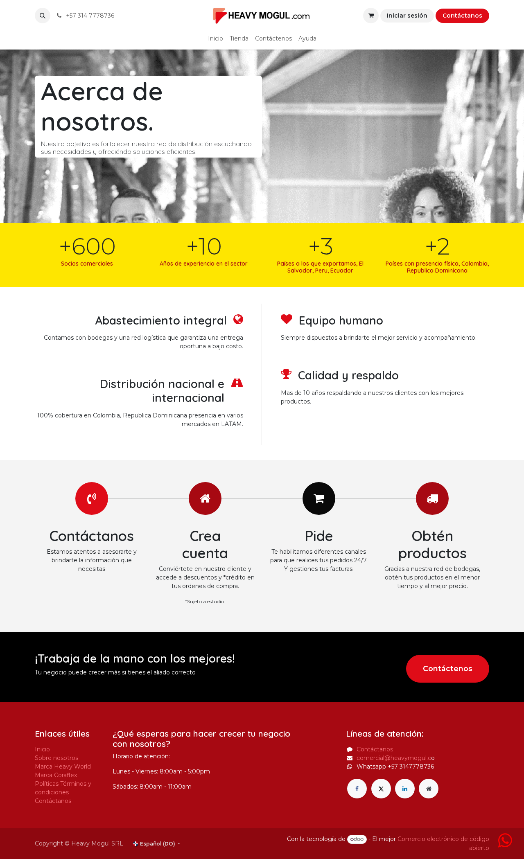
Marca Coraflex (56, 775)
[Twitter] (381, 788)
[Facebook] (357, 788)
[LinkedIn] (405, 788)
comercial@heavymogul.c (394, 758)
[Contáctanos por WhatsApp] (505, 844)
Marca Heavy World (63, 766)
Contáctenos (447, 668)
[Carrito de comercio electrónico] (371, 15)
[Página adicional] (428, 788)
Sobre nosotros (56, 758)
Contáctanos (462, 15)
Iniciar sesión (407, 15)
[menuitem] (215, 38)
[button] (42, 15)
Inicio (42, 749)
